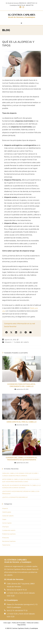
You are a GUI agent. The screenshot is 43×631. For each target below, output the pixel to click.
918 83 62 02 (22, 3)
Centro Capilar (7, 523)
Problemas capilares (9, 534)
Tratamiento (6, 545)
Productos (5, 537)
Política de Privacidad (18, 622)
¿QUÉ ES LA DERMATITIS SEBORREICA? (15, 497)
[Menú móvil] (21, 23)
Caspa (4, 519)
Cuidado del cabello (21, 342)
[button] (6, 332)
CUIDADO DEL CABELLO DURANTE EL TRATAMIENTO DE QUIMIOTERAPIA (21, 459)
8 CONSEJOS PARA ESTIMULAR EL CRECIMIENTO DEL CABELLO (22, 385)
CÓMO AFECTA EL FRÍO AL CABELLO (21, 422)
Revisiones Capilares (9, 541)
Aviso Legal (7, 622)
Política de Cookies (32, 622)
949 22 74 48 (21, 5)
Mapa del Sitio (21, 624)
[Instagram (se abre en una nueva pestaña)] (23, 7)
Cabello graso (6, 512)
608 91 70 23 (30, 3)
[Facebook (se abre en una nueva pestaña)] (20, 7)
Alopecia (8, 342)
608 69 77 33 (29, 5)
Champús (5, 526)
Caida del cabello (8, 516)
